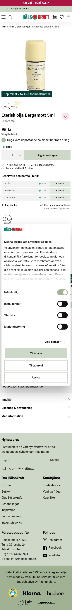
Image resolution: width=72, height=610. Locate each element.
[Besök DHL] (46, 603)
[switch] (62, 304)
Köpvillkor (49, 497)
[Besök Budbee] (55, 593)
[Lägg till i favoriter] (65, 116)
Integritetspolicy (11, 522)
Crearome (8, 121)
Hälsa (12, 26)
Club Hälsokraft (11, 497)
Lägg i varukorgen (47, 155)
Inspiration (8, 510)
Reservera (60, 183)
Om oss (6, 485)
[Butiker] (55, 17)
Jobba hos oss (11, 516)
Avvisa (36, 377)
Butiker (6, 491)
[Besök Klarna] (32, 593)
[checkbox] (4, 468)
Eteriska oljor (23, 26)
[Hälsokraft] (36, 17)
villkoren (29, 468)
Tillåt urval (36, 365)
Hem (3, 26)
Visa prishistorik (9, 134)
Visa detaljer (52, 341)
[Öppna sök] (10, 17)
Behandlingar (10, 504)
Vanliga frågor (52, 491)
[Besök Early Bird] (24, 602)
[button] (36, 65)
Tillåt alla (36, 353)
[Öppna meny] (3, 17)
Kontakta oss (51, 485)
